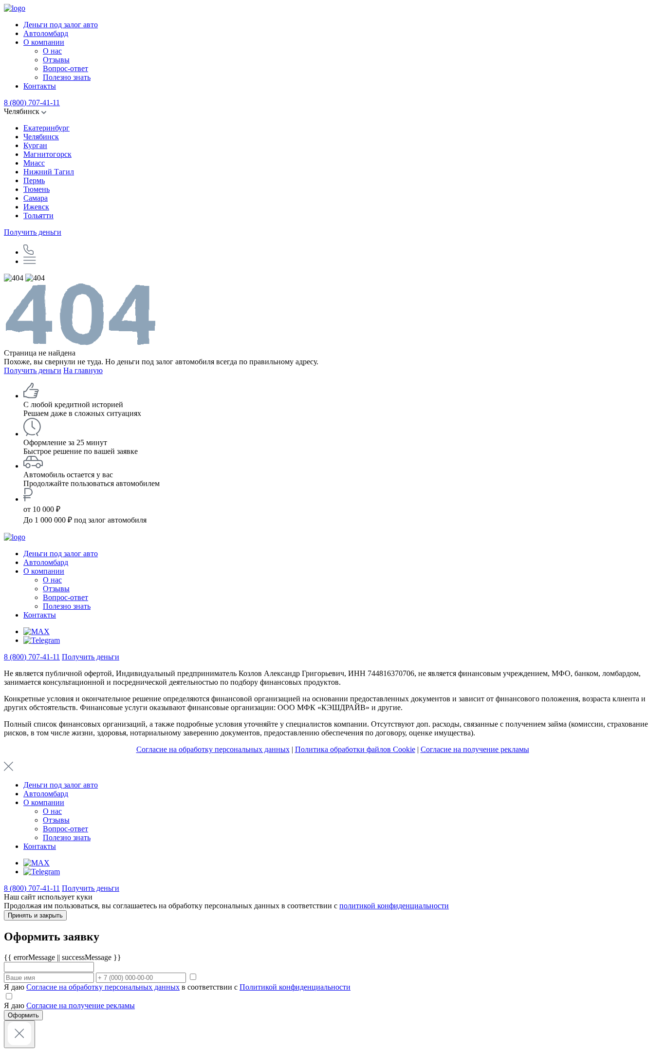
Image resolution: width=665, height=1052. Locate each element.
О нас (52, 51)
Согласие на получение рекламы (475, 749)
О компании (43, 42)
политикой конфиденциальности (394, 906)
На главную (83, 370)
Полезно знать (67, 77)
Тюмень (36, 189)
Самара (35, 198)
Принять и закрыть (35, 915)
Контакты (39, 86)
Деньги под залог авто (60, 24)
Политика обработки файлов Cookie (355, 749)
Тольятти (38, 215)
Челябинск (41, 136)
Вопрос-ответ (65, 68)
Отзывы (56, 60)
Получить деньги (32, 232)
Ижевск (36, 207)
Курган (35, 145)
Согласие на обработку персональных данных (213, 749)
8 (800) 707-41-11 (32, 102)
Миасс (34, 163)
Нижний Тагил (48, 172)
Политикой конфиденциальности (295, 987)
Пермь (34, 180)
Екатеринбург (46, 128)
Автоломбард (45, 33)
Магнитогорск (47, 154)
